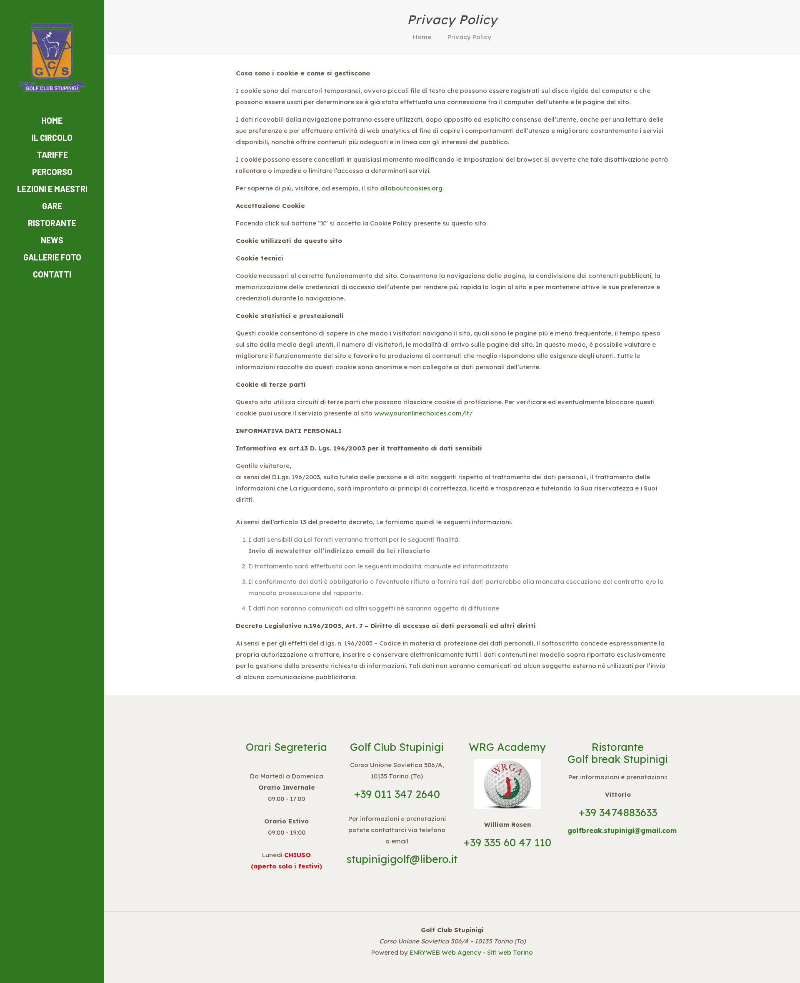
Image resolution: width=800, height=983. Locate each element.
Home (422, 37)
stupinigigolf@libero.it (402, 859)
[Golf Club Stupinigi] (52, 56)
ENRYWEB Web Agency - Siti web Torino (471, 952)
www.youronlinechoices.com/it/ (423, 413)
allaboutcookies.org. (412, 188)
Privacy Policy (469, 37)
